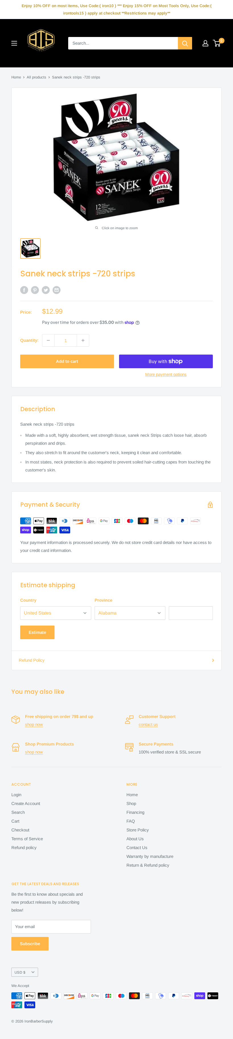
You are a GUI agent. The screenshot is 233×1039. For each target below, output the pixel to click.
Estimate (37, 632)
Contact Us (136, 847)
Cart (15, 821)
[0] (216, 43)
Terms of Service (27, 838)
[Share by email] (57, 290)
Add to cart (67, 361)
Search (18, 812)
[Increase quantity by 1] (83, 340)
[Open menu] (14, 43)
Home (16, 77)
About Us (135, 838)
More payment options (166, 374)
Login (16, 794)
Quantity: (29, 340)
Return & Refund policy (147, 865)
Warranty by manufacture (149, 856)
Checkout (20, 829)
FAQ (130, 821)
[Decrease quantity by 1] (48, 340)
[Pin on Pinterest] (35, 290)
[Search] (185, 43)
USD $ (19, 972)
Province (103, 600)
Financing (135, 812)
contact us (148, 724)
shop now (34, 724)
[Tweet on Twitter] (46, 290)
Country (28, 600)
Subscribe (30, 943)
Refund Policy (32, 660)
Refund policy (24, 847)
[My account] (205, 43)
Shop (131, 803)
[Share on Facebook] (24, 290)
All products (36, 77)
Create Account (25, 803)
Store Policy (137, 829)
